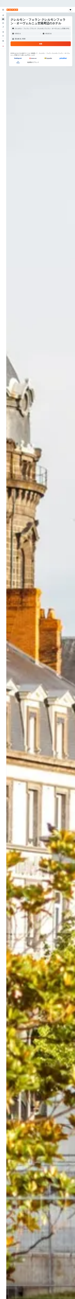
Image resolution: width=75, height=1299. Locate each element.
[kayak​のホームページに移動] (12, 10)
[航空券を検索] (3, 15)
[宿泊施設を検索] (3, 19)
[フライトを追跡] (3, 36)
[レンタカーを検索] (3, 23)
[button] (3, 10)
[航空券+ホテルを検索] (3, 27)
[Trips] (3, 41)
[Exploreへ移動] (3, 32)
